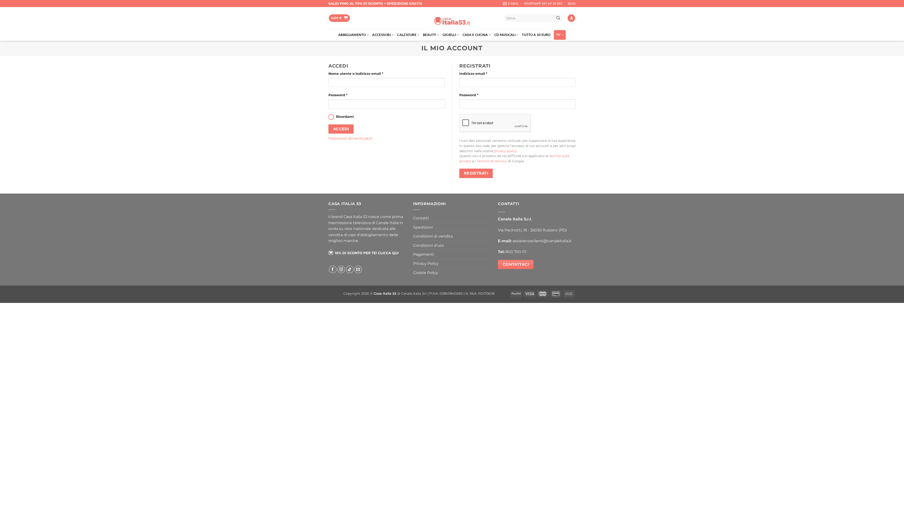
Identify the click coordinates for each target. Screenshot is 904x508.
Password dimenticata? (350, 138)
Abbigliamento (352, 35)
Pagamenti (423, 254)
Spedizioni (423, 227)
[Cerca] (495, 18)
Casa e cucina (475, 35)
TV (558, 35)
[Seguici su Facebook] (333, 269)
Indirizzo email (473, 73)
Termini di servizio (492, 161)
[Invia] (558, 18)
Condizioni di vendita (433, 236)
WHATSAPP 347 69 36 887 (543, 3)
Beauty (429, 35)
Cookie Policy (425, 272)
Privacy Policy (426, 263)
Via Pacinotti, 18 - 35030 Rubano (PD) (532, 230)
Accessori (381, 35)
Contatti (421, 218)
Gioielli (449, 35)
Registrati (476, 173)
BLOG (572, 3)
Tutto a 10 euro (536, 35)
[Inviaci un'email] (358, 269)
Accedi (341, 129)
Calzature (406, 35)
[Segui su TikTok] (350, 269)
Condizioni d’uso (428, 245)
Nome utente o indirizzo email (355, 73)
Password (337, 95)
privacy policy (505, 151)
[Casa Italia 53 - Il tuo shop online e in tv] (452, 18)
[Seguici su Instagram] (341, 269)
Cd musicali (505, 35)
